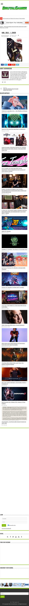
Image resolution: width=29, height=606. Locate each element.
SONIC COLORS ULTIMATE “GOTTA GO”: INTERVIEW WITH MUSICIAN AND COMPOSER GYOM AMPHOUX (14, 191)
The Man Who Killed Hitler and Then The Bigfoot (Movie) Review (13, 363)
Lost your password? (6, 528)
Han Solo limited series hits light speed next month (15, 26)
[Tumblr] (21, 537)
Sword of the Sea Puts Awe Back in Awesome (13, 129)
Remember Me (12, 525)
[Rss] (7, 537)
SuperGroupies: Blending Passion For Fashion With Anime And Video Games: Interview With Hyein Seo (14, 149)
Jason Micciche (6, 35)
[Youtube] (16, 537)
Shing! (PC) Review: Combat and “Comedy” (13, 287)
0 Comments (5, 36)
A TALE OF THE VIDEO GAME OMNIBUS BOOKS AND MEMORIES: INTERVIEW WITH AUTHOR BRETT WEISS (14, 212)
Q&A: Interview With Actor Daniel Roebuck (13, 325)
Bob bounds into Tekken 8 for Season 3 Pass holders (14, 18)
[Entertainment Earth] (14, 22)
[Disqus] (14, 451)
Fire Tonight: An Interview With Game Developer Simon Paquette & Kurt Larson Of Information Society (13, 170)
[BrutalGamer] (14, 8)
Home (1, 26)
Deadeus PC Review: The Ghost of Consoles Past (14, 249)
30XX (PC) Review (6, 231)
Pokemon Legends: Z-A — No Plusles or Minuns (14, 111)
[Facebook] (10, 537)
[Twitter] (13, 537)
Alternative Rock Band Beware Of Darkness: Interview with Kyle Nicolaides (13, 344)
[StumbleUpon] (18, 537)
